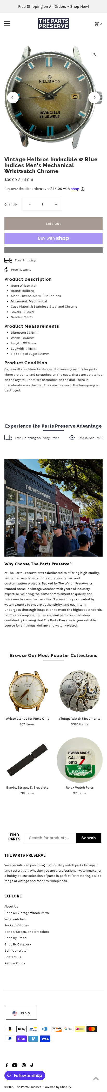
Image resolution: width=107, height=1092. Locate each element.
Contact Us (12, 957)
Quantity (11, 204)
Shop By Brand (15, 938)
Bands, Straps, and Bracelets (26, 932)
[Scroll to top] (96, 1078)
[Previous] (13, 97)
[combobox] (50, 838)
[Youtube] (14, 1066)
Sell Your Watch (16, 950)
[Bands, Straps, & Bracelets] (27, 760)
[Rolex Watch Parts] (80, 760)
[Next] (94, 97)
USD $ (25, 1013)
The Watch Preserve (73, 583)
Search (88, 837)
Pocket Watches (16, 925)
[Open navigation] (18, 23)
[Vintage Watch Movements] (80, 691)
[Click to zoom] (94, 54)
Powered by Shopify (57, 1087)
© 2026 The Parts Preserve (23, 1087)
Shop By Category (17, 944)
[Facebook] (6, 1066)
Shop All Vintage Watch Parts (26, 913)
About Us (11, 906)
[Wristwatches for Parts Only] (27, 691)
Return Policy (14, 963)
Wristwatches (15, 919)
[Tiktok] (31, 1066)
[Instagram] (23, 1066)
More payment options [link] (53, 250)
